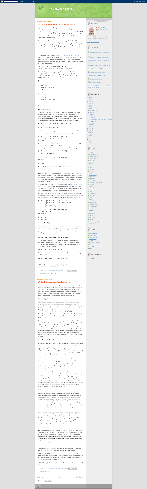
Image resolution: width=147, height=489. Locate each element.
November (92, 110)
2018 (89, 126)
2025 (89, 99)
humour (91, 187)
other (90, 198)
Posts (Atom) (48, 481)
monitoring (45, 273)
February (92, 121)
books (90, 165)
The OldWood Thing (59, 8)
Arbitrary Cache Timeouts (49, 463)
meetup (91, 191)
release (91, 210)
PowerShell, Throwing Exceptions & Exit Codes (99, 65)
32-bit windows (92, 156)
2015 (89, 132)
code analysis (92, 175)
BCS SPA (91, 246)
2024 (89, 101)
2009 (89, 143)
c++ (90, 173)
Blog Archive (92, 248)
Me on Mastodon (93, 237)
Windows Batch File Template (95, 79)
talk (90, 215)
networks (91, 195)
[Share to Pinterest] (76, 271)
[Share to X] (72, 271)
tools (55, 273)
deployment (92, 178)
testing (48, 471)
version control (92, 221)
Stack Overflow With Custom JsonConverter (98, 57)
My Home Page (93, 233)
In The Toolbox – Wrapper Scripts (61, 265)
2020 (89, 108)
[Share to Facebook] (74, 271)
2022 (89, 105)
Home (60, 477)
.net (90, 152)
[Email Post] (66, 270)
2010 (89, 141)
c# (89, 171)
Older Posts (79, 477)
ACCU (90, 160)
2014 (89, 134)
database (91, 176)
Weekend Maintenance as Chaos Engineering (54, 282)
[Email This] (69, 271)
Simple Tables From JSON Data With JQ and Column (56, 24)
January (92, 123)
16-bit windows (92, 154)
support (91, 213)
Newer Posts (40, 477)
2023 (89, 103)
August (92, 114)
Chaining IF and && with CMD (95, 68)
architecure (92, 162)
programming (92, 206)
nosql (90, 197)
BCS (90, 163)
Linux (90, 189)
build (90, 169)
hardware (91, 184)
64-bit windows (92, 158)
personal (91, 202)
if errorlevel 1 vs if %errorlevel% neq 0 (97, 75)
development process (94, 182)
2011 (89, 139)
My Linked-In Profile (94, 242)
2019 (89, 124)
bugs (90, 167)
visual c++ (91, 222)
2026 (89, 97)
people (90, 200)
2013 (89, 135)
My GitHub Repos (93, 240)
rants (90, 208)
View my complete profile (93, 42)
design (44, 471)
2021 (89, 106)
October (92, 112)
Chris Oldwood (102, 27)
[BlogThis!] (70, 271)
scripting (51, 273)
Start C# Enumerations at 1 (94, 82)
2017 (89, 128)
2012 (89, 137)
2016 (89, 130)
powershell (91, 204)
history (90, 186)
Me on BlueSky (92, 239)
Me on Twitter (92, 235)
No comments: (60, 270)
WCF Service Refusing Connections (96, 72)
